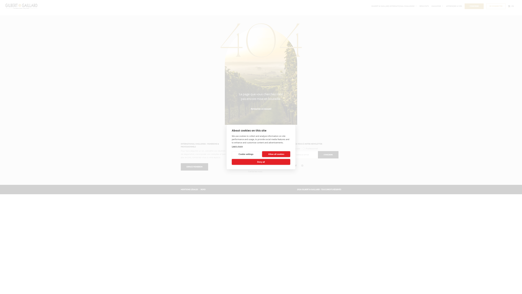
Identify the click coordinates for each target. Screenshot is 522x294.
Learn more (237, 146)
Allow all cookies (276, 154)
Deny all (261, 162)
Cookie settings (246, 154)
